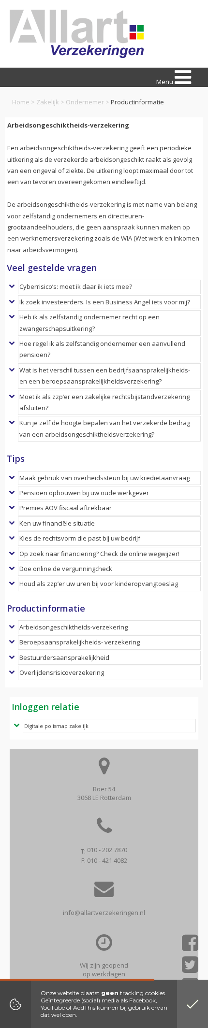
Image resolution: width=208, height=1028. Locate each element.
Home (21, 102)
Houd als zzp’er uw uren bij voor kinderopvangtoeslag (98, 583)
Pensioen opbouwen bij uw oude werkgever (84, 492)
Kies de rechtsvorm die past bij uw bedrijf (79, 538)
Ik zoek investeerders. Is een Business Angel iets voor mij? (104, 302)
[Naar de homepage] (77, 34)
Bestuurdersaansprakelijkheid (64, 657)
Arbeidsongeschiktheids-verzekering (73, 627)
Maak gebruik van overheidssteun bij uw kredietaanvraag (104, 477)
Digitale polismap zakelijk (56, 726)
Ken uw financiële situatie (57, 523)
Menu (165, 81)
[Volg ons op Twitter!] (190, 967)
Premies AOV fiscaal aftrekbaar (65, 507)
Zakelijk (47, 102)
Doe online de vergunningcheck (65, 568)
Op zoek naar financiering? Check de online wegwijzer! (99, 553)
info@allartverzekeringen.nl (104, 912)
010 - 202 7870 (107, 849)
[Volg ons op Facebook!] (190, 946)
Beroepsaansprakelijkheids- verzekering (79, 642)
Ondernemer (85, 102)
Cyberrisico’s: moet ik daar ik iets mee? (75, 286)
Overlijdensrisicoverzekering (61, 672)
